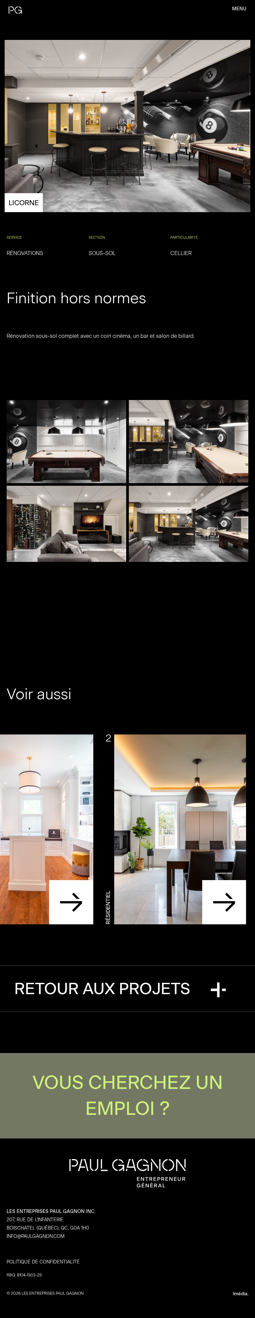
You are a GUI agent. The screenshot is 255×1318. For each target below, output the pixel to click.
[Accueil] (44, 10)
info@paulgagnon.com (36, 1236)
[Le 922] (71, 902)
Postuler (127, 1095)
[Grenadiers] (224, 902)
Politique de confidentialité (43, 1262)
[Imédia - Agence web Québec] (188, 1293)
